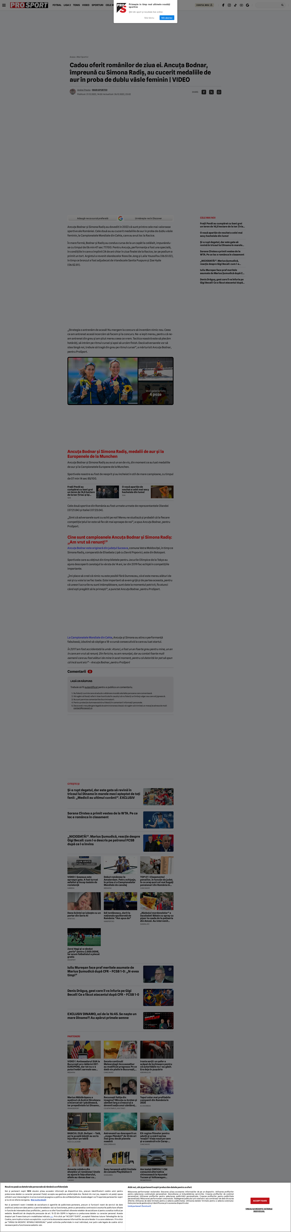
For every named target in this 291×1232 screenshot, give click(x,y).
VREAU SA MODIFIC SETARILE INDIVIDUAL (259, 1210)
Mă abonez (166, 17)
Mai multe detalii (38, 1200)
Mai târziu (149, 17)
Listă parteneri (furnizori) (139, 1206)
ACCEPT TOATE (260, 1201)
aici (51, 1216)
